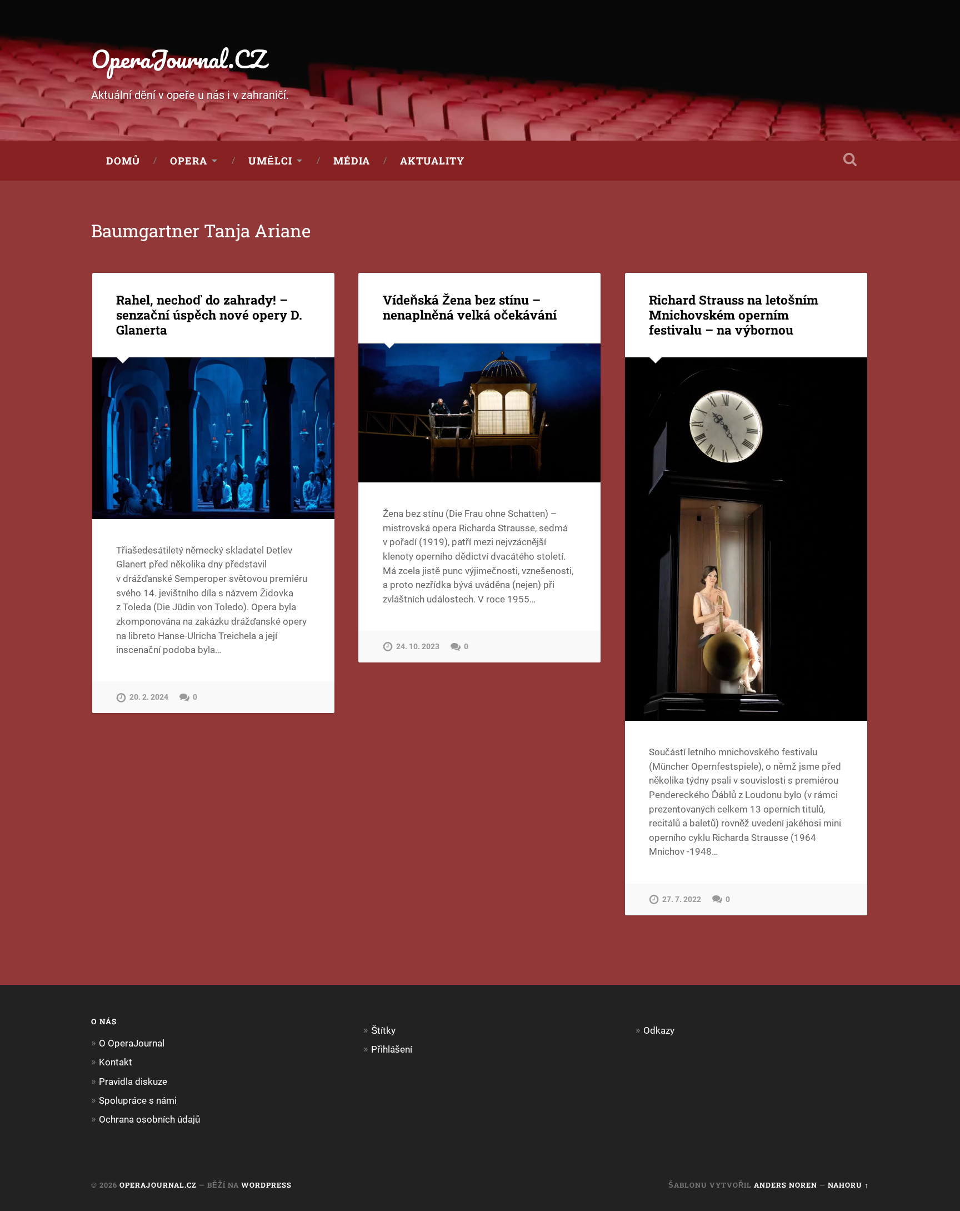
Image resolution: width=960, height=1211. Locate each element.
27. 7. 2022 (681, 899)
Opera (188, 160)
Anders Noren (785, 1184)
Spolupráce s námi (138, 1100)
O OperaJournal (131, 1043)
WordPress (266, 1184)
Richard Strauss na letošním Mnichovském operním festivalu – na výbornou (733, 314)
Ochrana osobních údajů (149, 1119)
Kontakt (115, 1062)
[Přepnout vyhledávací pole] (850, 159)
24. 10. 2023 (417, 646)
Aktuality (432, 160)
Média (351, 160)
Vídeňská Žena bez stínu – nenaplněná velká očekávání (470, 307)
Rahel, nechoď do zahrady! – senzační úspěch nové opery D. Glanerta (209, 314)
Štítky (383, 1030)
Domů (123, 160)
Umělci (270, 160)
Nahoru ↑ (848, 1184)
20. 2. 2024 (148, 697)
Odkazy (658, 1030)
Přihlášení (391, 1049)
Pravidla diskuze (133, 1081)
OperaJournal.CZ (178, 58)
